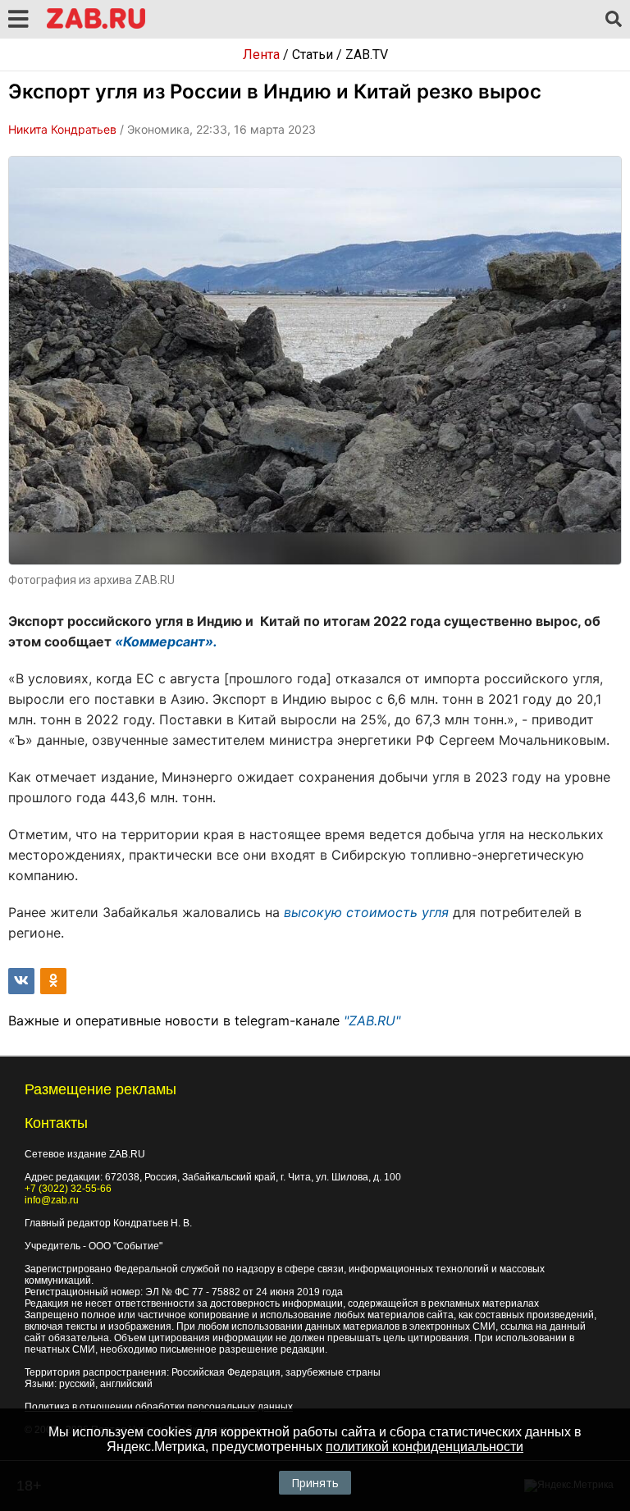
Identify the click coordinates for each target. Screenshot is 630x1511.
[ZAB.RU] (96, 25)
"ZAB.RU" (372, 1020)
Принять (315, 1482)
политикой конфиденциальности (424, 1447)
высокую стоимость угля (366, 912)
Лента (261, 54)
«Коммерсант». (166, 641)
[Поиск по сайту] (613, 19)
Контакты (56, 1123)
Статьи (312, 54)
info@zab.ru (52, 1200)
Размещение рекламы (100, 1089)
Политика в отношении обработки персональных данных (159, 1407)
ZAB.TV (366, 54)
